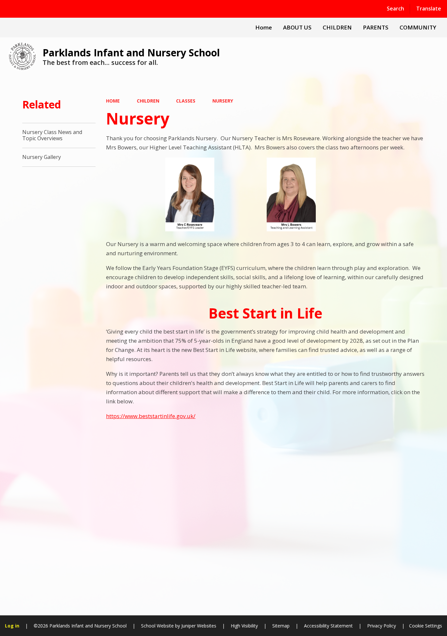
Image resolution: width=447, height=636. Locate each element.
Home (113, 101)
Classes (185, 101)
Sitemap (281, 626)
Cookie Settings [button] (425, 626)
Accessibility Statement (328, 626)
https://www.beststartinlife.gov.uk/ (150, 416)
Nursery (222, 101)
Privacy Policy (381, 626)
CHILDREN (148, 101)
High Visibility (244, 626)
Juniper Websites (198, 626)
